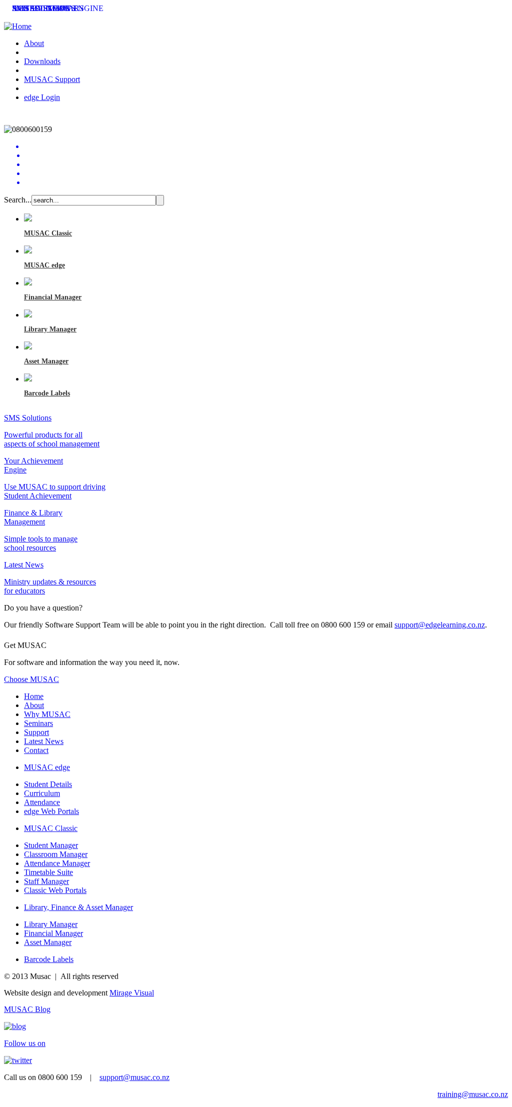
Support (36, 732)
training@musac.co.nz (473, 1094)
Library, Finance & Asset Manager (78, 907)
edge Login (42, 97)
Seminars (38, 723)
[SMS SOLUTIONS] (266, 155)
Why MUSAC (47, 714)
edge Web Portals (51, 811)
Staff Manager (46, 881)
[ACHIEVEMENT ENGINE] (266, 164)
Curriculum (42, 793)
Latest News (44, 741)
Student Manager (51, 845)
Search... (18, 200)
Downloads (42, 61)
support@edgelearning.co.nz (439, 624)
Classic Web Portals (55, 890)
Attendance (42, 802)
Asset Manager (46, 361)
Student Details (48, 784)
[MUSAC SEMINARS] (266, 173)
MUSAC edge (44, 265)
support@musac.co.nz (135, 1077)
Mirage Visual (132, 992)
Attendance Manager (57, 863)
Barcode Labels (47, 393)
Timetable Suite (48, 872)
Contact (36, 750)
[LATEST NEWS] (266, 182)
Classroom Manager (56, 854)
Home (34, 696)
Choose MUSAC (31, 679)
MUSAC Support (52, 79)
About (34, 43)
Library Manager (50, 329)
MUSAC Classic (48, 233)
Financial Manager (53, 297)
